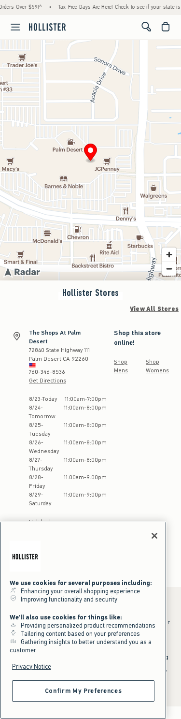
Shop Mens (121, 366)
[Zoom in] (169, 255)
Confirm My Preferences (83, 691)
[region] (83, 620)
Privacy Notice (31, 666)
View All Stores (154, 309)
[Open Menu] (11, 27)
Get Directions (47, 380)
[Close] (154, 535)
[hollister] (47, 26)
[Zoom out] (169, 269)
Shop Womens (157, 366)
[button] (90, 153)
